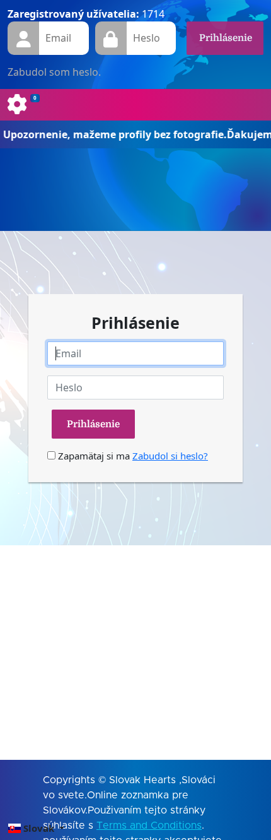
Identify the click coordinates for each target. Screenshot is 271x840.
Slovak (39, 828)
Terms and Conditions (149, 825)
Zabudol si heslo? (170, 455)
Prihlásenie (225, 38)
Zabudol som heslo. (54, 72)
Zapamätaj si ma (92, 455)
